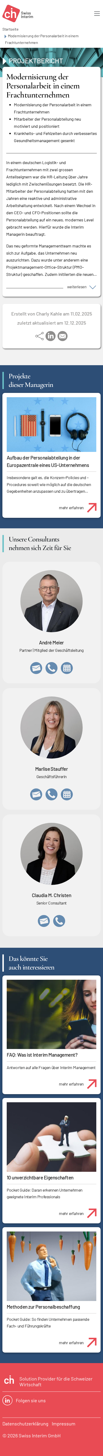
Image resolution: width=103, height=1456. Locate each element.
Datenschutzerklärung (25, 1423)
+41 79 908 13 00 (51, 794)
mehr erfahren (71, 507)
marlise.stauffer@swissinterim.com (36, 794)
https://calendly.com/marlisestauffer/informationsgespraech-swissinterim (67, 794)
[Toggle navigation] (97, 13)
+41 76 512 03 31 (59, 921)
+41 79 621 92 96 (51, 668)
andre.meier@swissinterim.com (36, 668)
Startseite (10, 29)
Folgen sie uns (31, 1400)
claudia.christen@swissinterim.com (44, 921)
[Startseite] (17, 13)
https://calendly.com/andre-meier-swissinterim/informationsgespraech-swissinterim (67, 668)
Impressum (63, 1423)
